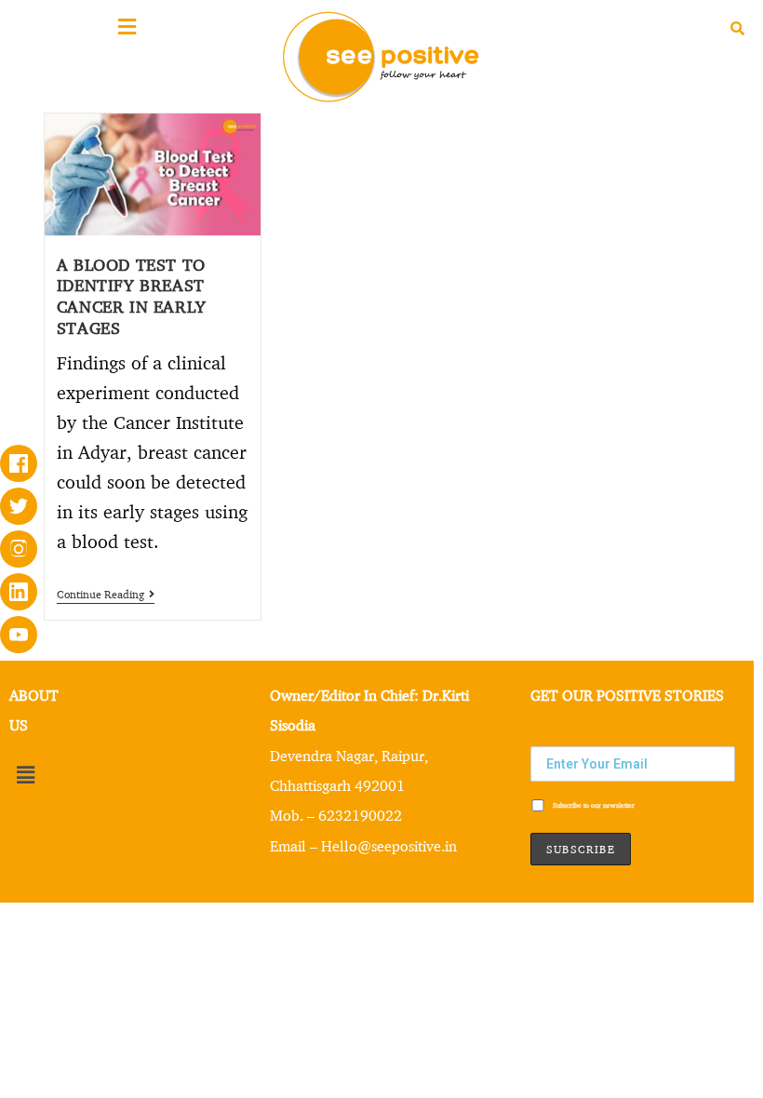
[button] (25, 775)
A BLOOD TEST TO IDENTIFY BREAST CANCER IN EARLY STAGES (132, 296)
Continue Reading (105, 594)
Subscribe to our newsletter (593, 805)
